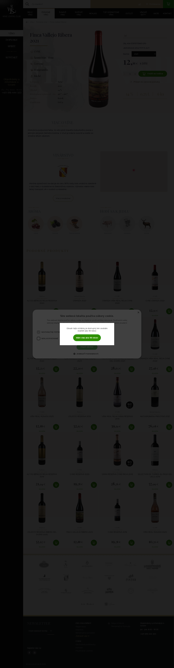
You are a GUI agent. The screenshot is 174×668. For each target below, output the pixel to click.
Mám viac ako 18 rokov (87, 337)
